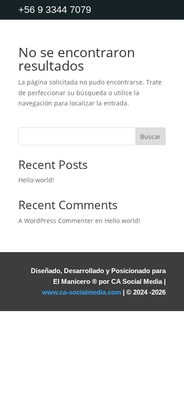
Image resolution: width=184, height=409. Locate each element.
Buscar (150, 136)
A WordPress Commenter (55, 220)
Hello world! (36, 180)
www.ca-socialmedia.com (81, 292)
